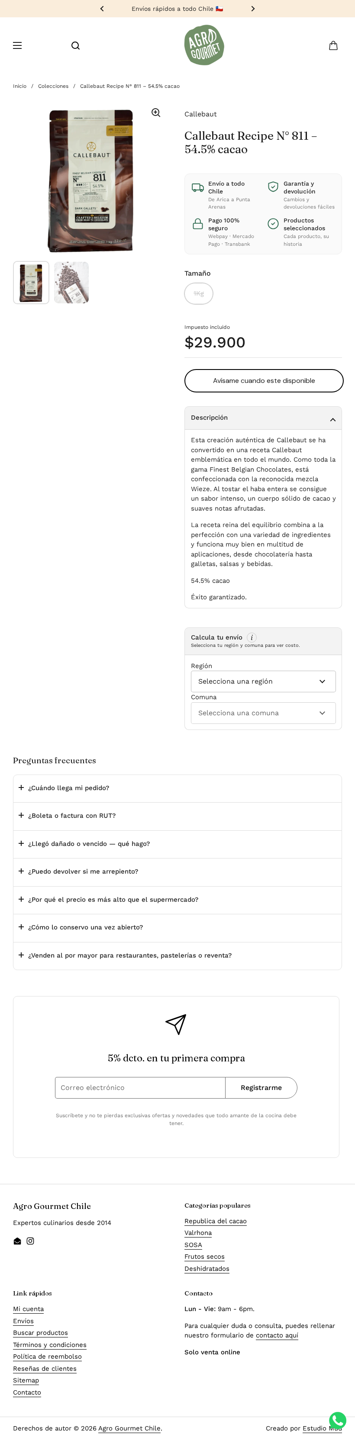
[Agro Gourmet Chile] (204, 45)
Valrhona (198, 1233)
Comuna (203, 697)
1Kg (199, 293)
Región (201, 666)
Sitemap (26, 1380)
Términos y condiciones (50, 1345)
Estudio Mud (322, 1428)
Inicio (19, 86)
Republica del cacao (215, 1221)
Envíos (23, 1321)
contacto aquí (277, 1335)
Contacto (27, 1392)
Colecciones (53, 86)
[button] (333, 45)
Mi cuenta (28, 1309)
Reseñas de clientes (45, 1368)
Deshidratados (206, 1269)
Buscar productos (40, 1333)
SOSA (193, 1245)
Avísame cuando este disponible (264, 380)
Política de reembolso (47, 1356)
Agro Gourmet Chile (129, 1428)
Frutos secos (204, 1256)
